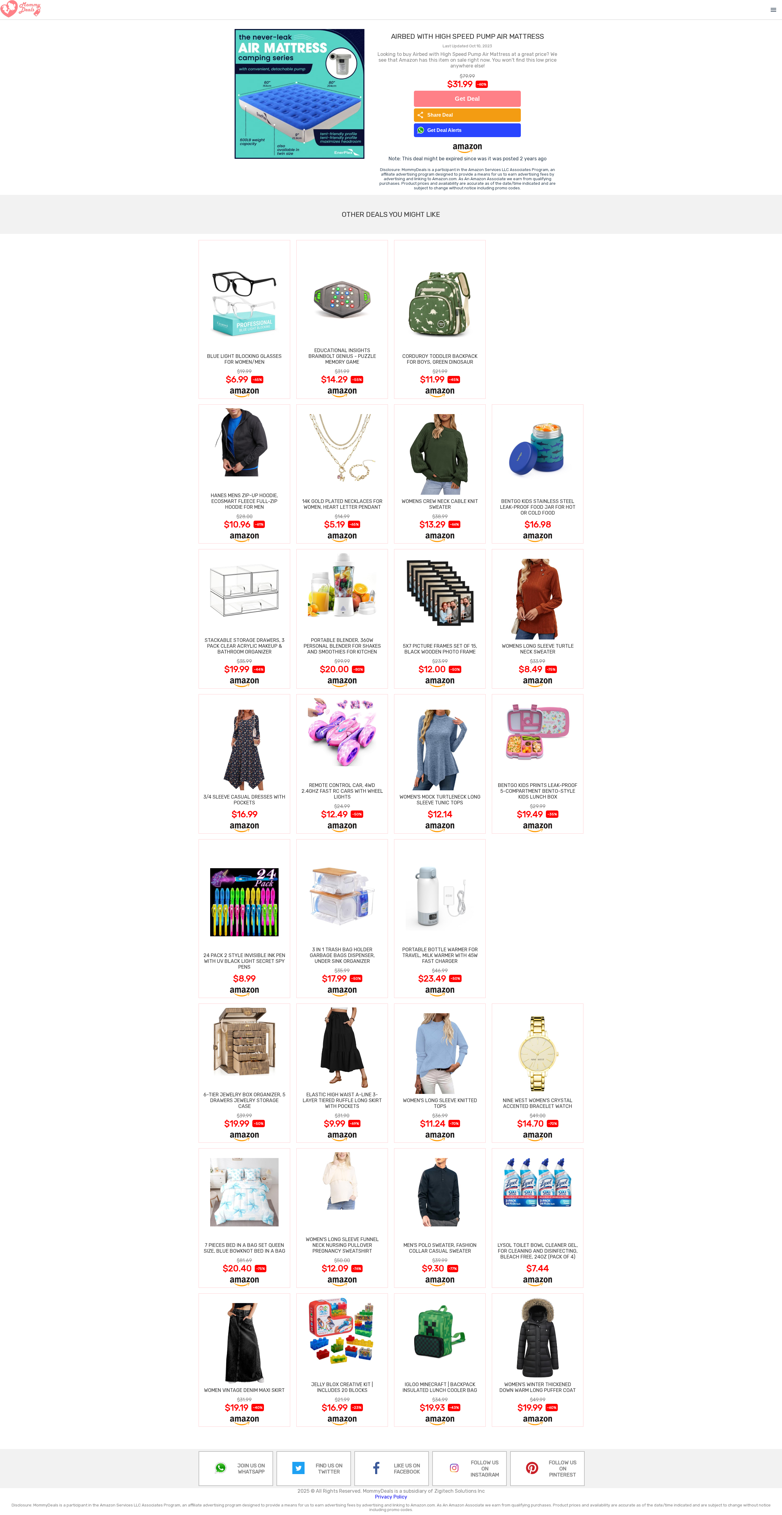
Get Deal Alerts (444, 130)
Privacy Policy (391, 1497)
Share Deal (435, 115)
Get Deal (467, 98)
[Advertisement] (537, 319)
